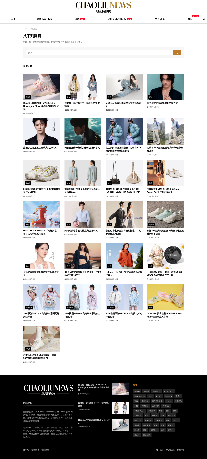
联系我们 (170, 449)
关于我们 (159, 449)
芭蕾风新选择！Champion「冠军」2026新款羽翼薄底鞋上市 (40, 356)
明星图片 (148, 420)
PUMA (158, 396)
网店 (191, 18)
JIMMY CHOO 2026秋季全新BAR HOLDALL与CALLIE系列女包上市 (123, 190)
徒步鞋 (154, 415)
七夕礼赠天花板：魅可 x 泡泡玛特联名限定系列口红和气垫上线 (164, 273)
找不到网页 (33, 29)
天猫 (136, 406)
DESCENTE (169, 391)
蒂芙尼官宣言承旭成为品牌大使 (162, 103)
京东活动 (145, 401)
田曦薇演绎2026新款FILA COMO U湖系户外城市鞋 (41, 190)
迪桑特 (137, 435)
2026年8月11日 (153, 320)
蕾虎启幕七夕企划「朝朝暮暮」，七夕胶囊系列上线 (123, 232)
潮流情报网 (45, 450)
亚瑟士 (178, 396)
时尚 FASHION (44, 19)
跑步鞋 (151, 224)
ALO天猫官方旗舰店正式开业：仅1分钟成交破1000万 (82, 273)
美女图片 (146, 425)
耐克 (155, 425)
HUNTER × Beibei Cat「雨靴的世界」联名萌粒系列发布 (39, 232)
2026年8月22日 (71, 110)
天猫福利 (151, 410)
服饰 (68, 97)
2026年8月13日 (30, 279)
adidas (137, 391)
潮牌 (79, 19)
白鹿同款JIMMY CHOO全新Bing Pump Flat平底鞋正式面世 (163, 190)
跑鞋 (162, 430)
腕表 (145, 430)
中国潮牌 (29, 307)
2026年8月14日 (71, 234)
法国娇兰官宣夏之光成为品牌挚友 (39, 147)
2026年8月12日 (71, 279)
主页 (25, 29)
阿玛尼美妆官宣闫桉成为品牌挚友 (81, 230)
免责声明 (180, 449)
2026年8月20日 (112, 110)
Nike (151, 396)
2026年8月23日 (30, 113)
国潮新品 (178, 401)
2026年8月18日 (153, 107)
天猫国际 (145, 406)
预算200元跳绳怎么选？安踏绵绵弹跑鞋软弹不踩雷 (165, 232)
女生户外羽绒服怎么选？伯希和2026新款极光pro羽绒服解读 (123, 149)
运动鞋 (28, 183)
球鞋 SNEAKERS (119, 19)
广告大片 (137, 415)
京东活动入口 (157, 401)
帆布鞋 (28, 97)
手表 (162, 415)
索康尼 (137, 425)
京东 (136, 401)
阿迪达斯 (146, 435)
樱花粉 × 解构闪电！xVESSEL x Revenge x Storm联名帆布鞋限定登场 (41, 106)
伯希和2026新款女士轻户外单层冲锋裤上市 (165, 149)
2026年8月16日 (112, 154)
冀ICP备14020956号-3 (32, 450)
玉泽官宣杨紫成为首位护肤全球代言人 (41, 273)
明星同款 (137, 420)
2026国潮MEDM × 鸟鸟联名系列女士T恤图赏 (82, 315)
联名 (162, 425)
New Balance (139, 396)
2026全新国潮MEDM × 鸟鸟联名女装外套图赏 (124, 315)
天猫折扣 (155, 406)
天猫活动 (166, 406)
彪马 (146, 415)
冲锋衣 (168, 401)
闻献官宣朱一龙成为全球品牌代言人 (82, 147)
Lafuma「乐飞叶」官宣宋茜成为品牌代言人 (124, 273)
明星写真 (171, 415)
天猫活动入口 (139, 410)
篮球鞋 (175, 420)
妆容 (27, 141)
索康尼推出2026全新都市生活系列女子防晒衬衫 (82, 190)
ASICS (146, 391)
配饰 (151, 97)
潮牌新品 (159, 420)
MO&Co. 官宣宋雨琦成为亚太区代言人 (123, 104)
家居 (68, 141)
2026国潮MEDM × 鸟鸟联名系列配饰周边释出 (41, 315)
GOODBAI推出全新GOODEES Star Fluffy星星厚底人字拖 (164, 315)
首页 (13, 19)
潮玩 (27, 224)
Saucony (168, 396)
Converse (157, 391)
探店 (68, 266)
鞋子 (151, 183)
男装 (168, 420)
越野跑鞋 (154, 430)
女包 (160, 410)
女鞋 (175, 410)
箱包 (109, 183)
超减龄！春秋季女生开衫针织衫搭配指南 (82, 104)
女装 (168, 410)
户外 (151, 141)
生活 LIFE (160, 19)
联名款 (170, 425)
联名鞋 (137, 430)
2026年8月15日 (71, 196)
